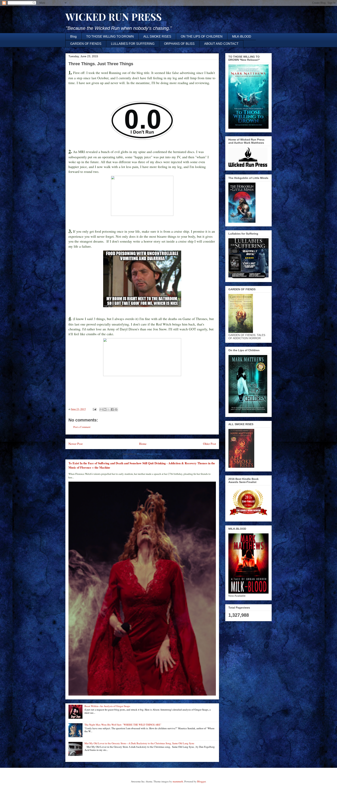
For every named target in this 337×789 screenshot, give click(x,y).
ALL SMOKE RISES (157, 36)
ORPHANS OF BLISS (179, 43)
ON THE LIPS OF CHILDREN (202, 36)
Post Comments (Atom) (149, 454)
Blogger (201, 781)
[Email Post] (94, 409)
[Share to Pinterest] (116, 409)
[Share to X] (109, 409)
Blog (73, 36)
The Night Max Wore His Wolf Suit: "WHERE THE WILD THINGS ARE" (122, 724)
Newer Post (75, 444)
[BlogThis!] (105, 409)
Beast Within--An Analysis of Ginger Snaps (107, 706)
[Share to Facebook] (112, 409)
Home (142, 444)
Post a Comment (81, 427)
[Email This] (101, 409)
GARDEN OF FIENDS (85, 43)
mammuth (178, 781)
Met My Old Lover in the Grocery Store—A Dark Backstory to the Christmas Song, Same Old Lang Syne (139, 743)
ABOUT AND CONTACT (221, 43)
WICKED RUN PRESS (113, 16)
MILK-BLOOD (241, 36)
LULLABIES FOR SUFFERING (132, 43)
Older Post (209, 444)
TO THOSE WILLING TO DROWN (110, 36)
